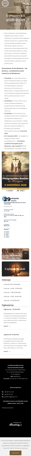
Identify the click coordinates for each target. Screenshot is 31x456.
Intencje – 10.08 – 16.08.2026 (12, 296)
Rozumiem (15, 453)
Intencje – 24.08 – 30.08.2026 (13, 288)
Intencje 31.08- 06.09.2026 (12, 284)
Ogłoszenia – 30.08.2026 (12, 309)
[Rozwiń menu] (27, 3)
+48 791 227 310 (8, 394)
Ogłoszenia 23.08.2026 (11, 334)
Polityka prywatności (21, 448)
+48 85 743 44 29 (9, 392)
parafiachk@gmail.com (10, 396)
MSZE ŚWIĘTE (18, 3)
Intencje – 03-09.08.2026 (11, 300)
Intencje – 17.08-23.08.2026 (12, 292)
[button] (15, 172)
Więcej (7, 326)
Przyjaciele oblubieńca (15, 11)
